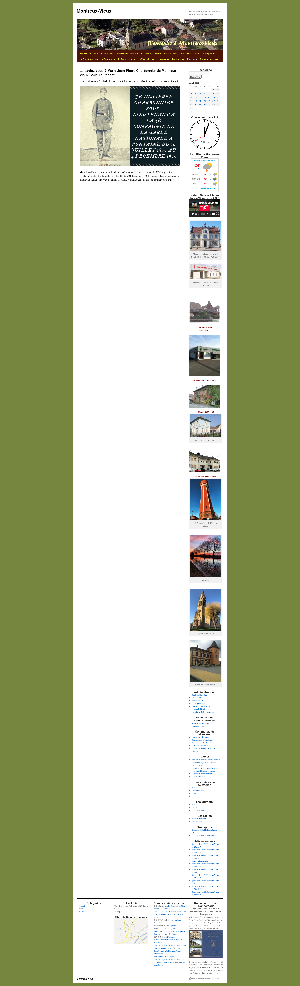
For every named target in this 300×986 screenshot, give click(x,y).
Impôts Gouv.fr (197, 700)
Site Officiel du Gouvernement (203, 711)
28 (209, 104)
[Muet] (213, 214)
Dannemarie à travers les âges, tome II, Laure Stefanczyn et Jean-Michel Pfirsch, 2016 (206, 762)
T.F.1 (193, 796)
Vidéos (81, 911)
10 (191, 97)
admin (156, 931)
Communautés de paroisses (202, 740)
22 (213, 101)
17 (191, 101)
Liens (81, 908)
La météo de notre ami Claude (202, 773)
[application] (204, 208)
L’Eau (196, 53)
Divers (158, 53)
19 (200, 101)
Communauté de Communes (202, 737)
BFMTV (195, 787)
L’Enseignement (209, 53)
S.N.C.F (195, 832)
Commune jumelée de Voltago (203, 742)
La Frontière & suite (89, 59)
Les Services (178, 59)
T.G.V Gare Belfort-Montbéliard (204, 835)
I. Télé (194, 793)
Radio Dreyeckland (199, 818)
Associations (107, 53)
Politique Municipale (209, 59)
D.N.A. (194, 804)
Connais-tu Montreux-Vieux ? (129, 53)
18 (196, 101)
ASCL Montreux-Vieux (200, 723)
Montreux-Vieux (94, 10)
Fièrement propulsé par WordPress (205, 978)
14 (209, 97)
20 (205, 101)
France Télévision (198, 790)
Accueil (83, 53)
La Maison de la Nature (200, 745)
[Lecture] (193, 214)
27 (205, 104)
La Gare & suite (108, 59)
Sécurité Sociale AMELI (201, 706)
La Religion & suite (126, 59)
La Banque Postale (198, 703)
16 (218, 97)
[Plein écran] (217, 214)
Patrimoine (192, 59)
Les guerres (164, 59)
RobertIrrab (158, 956)
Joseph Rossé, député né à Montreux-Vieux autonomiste (168, 951)
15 (213, 97)
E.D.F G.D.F (196, 697)
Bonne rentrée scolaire (200, 861)
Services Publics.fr (198, 709)
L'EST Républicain (198, 810)
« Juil (191, 111)
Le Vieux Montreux (146, 59)
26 (200, 104)
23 (218, 101)
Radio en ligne (197, 821)
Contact (148, 53)
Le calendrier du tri (198, 776)
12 (200, 97)
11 (196, 97)
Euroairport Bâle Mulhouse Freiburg (205, 830)
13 (205, 97)
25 (196, 104)
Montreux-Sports (198, 726)
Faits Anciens (170, 53)
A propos (94, 53)
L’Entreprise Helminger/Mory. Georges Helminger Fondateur (168, 940)
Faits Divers (185, 53)
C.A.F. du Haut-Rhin (199, 695)
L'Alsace (195, 807)
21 (209, 101)
